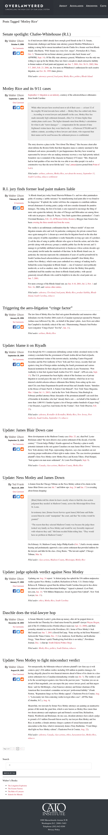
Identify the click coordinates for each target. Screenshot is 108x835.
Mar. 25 (72, 436)
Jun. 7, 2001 (73, 64)
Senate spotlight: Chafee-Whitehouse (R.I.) (37, 34)
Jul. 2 (84, 283)
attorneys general (46, 76)
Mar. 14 (31, 392)
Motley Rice (68, 76)
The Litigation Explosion (17, 785)
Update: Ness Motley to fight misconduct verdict (41, 660)
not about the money (73, 173)
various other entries (53, 287)
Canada (42, 465)
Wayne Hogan (93, 622)
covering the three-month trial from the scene (51, 222)
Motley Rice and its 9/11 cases (27, 88)
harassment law (78, 734)
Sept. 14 (41, 57)
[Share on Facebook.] (14, 54)
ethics (41, 600)
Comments (19, 203)
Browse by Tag (9, 773)
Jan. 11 (66, 327)
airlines (42, 173)
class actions (52, 465)
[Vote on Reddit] (22, 54)
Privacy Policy (54, 829)
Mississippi (69, 559)
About (63, 6)
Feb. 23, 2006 (43, 67)
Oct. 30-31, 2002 (86, 64)
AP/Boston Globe (60, 218)
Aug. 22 (84, 729)
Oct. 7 (77, 544)
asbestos (49, 173)
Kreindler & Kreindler (56, 414)
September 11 (89, 173)
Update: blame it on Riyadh (24, 345)
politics (77, 76)
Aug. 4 (46, 700)
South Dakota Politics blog (60, 642)
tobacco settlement (49, 176)
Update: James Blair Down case (28, 430)
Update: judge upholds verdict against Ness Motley (43, 572)
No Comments (18, 48)
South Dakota (62, 648)
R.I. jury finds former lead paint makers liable (39, 189)
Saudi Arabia (42, 417)
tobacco (51, 295)
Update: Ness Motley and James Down (33, 477)
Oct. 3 (30, 54)
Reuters (72, 218)
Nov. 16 (31, 287)
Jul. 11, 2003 (44, 392)
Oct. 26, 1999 (45, 71)
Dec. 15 (54, 635)
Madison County (65, 465)
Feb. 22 (48, 218)
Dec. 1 (38, 642)
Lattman (72, 164)
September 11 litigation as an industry (43, 94)
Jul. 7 (54, 487)
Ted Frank (18, 484)
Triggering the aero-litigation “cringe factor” (37, 308)
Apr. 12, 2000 (81, 625)
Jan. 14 (39, 591)
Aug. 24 (73, 487)
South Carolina (34, 176)
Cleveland (51, 292)
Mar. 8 (38, 554)
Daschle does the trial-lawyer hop (29, 612)
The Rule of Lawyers (16, 791)
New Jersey (82, 414)
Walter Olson (16, 40)
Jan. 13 (38, 595)
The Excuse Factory (15, 788)
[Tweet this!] (18, 54)
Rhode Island (87, 76)
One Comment (18, 103)
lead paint (58, 76)
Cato (103, 6)
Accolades (76, 6)
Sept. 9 (85, 460)
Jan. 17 (83, 487)
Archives (91, 6)
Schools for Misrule (15, 794)
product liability (83, 292)
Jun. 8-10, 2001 (74, 283)
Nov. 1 (90, 283)
